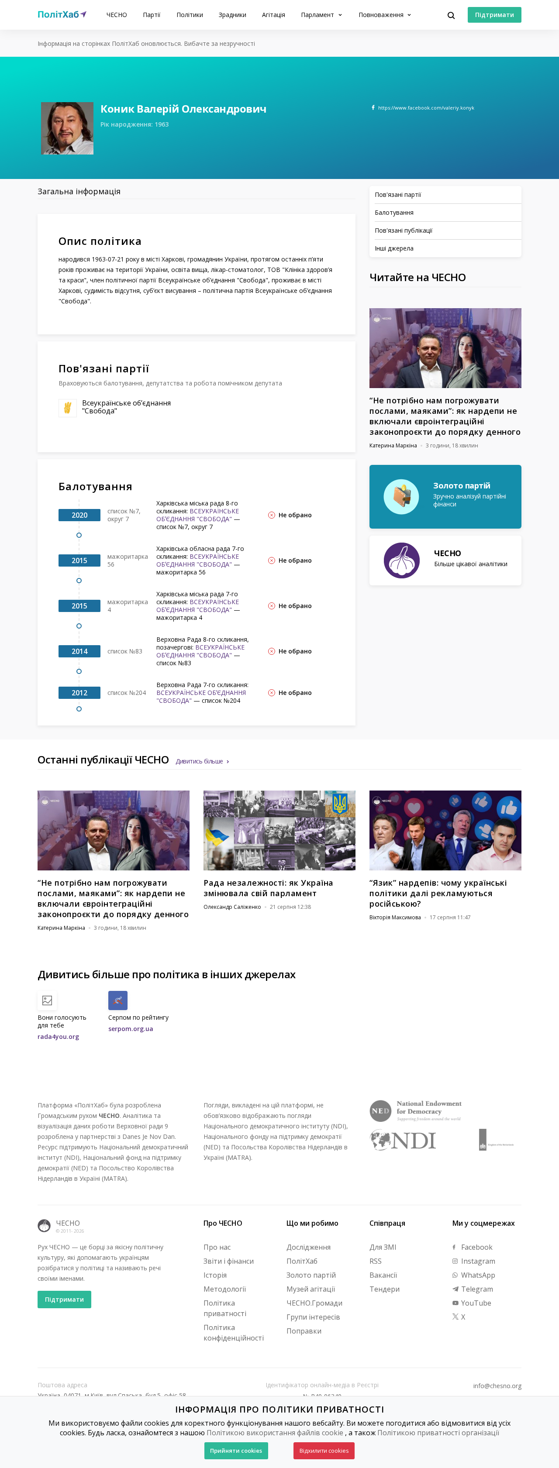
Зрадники (232, 14)
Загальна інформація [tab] (79, 191)
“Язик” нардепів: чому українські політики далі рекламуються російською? (438, 893)
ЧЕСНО (117, 14)
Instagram (477, 1261)
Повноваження (382, 14)
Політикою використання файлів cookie (275, 1432)
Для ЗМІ (383, 1247)
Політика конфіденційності (234, 1333)
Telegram (476, 1289)
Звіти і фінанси (229, 1261)
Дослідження (308, 1247)
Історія (215, 1275)
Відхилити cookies (324, 1450)
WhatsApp (477, 1275)
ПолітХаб (301, 1261)
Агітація (273, 14)
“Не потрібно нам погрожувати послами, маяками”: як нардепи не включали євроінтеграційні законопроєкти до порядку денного (445, 416)
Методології (225, 1289)
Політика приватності (225, 1308)
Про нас (217, 1247)
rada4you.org (58, 1036)
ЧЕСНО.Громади (314, 1303)
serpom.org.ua (130, 1029)
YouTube (475, 1303)
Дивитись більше (199, 761)
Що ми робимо (312, 1223)
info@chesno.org (497, 1386)
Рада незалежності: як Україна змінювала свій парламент (269, 887)
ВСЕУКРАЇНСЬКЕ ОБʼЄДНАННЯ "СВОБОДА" (197, 515)
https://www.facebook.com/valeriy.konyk (426, 107)
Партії (152, 14)
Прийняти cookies (236, 1450)
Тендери (384, 1289)
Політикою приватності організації (438, 1432)
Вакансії (383, 1275)
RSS (375, 1261)
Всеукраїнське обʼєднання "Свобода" (126, 407)
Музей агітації (310, 1289)
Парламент (318, 14)
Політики (189, 14)
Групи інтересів (313, 1317)
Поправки (303, 1331)
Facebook (476, 1247)
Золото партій (311, 1275)
